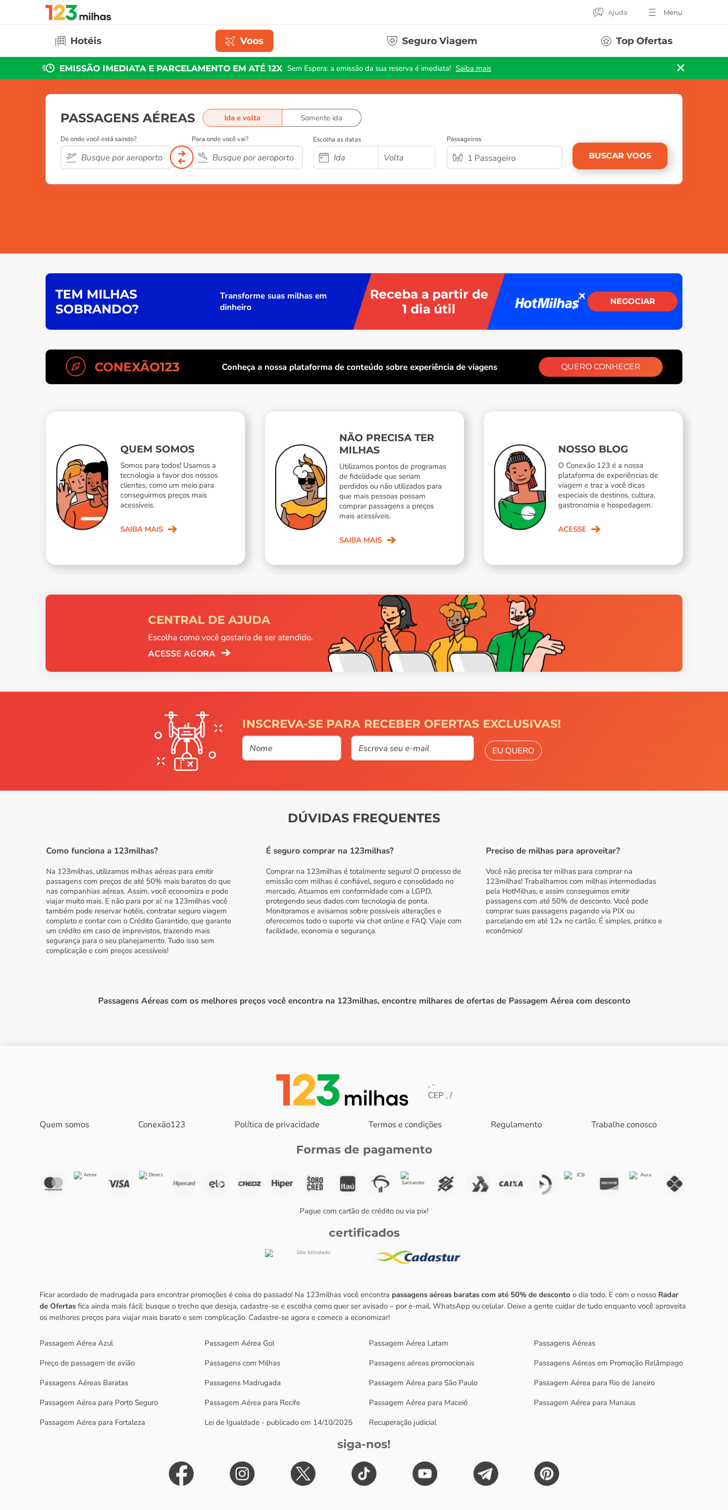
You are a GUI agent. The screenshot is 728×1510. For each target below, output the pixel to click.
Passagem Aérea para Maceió (418, 1403)
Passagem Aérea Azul (76, 1343)
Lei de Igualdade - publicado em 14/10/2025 (279, 1422)
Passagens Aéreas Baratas (84, 1383)
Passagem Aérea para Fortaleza (92, 1422)
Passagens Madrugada (243, 1383)
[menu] (664, 12)
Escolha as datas (337, 139)
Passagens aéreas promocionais (421, 1363)
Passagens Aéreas (564, 1343)
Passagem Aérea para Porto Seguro (99, 1403)
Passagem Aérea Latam (408, 1343)
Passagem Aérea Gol (239, 1343)
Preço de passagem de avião (87, 1363)
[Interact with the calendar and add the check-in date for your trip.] (324, 158)
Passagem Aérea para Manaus (584, 1403)
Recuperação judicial (402, 1422)
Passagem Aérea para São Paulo (423, 1383)
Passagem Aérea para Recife (252, 1403)
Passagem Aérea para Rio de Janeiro (594, 1383)
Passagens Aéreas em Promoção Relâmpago (608, 1363)
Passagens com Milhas (242, 1363)
